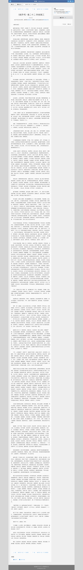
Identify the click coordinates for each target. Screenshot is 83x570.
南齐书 (19, 4)
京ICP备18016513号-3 (41, 568)
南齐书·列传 (22, 559)
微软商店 (67, 12)
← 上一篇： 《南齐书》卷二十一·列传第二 (20, 9)
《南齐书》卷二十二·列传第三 (31, 4)
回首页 (69, 24)
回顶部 (64, 24)
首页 (13, 4)
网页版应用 (45, 19)
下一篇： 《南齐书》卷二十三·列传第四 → (40, 9)
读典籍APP (29, 19)
